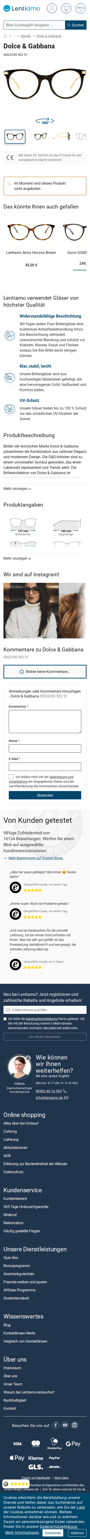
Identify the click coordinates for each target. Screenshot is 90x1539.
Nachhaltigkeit (14, 1400)
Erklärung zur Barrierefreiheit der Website (35, 1163)
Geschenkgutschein (18, 1273)
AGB (6, 1155)
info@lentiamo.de (49, 1097)
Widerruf (10, 1214)
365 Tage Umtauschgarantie (25, 1206)
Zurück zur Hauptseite (35, 1478)
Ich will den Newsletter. (45, 1036)
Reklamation (13, 1222)
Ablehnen (77, 1533)
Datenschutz (13, 1171)
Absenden (45, 795)
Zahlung (10, 1131)
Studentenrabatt (16, 1298)
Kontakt (9, 1408)
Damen (26, 36)
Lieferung (10, 1139)
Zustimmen (53, 1533)
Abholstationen (15, 1147)
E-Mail (14, 759)
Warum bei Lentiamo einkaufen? (29, 1392)
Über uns (10, 1375)
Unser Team (12, 1384)
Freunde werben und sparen (25, 1281)
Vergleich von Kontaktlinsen (25, 1341)
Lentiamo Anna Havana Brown (31, 253)
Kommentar (18, 706)
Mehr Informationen (22, 1532)
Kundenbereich (15, 1198)
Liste (81, 1507)
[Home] (5, 36)
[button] (15, 137)
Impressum (12, 1367)
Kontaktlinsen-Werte (19, 1333)
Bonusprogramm (16, 1265)
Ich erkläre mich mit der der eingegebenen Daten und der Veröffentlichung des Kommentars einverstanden (44, 781)
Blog (7, 1325)
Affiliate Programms (19, 1290)
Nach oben (61, 1478)
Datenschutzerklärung (58, 1526)
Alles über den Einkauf (21, 1123)
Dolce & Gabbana (49, 36)
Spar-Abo (10, 1257)
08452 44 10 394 (49, 1091)
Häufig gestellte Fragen (21, 1230)
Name (14, 740)
